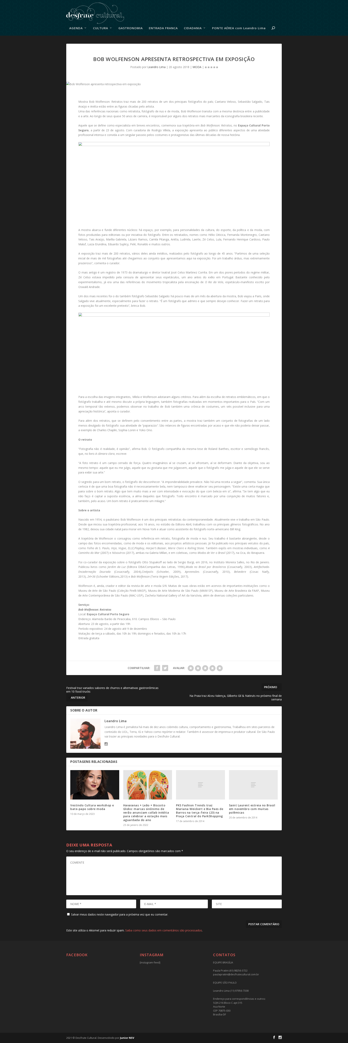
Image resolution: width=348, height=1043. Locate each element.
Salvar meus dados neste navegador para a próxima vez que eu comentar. (119, 914)
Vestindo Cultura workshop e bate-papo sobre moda (92, 807)
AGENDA (76, 28)
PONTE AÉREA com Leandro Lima (239, 28)
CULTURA (100, 28)
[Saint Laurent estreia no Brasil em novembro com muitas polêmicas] (253, 784)
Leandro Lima (156, 67)
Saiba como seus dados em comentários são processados (163, 930)
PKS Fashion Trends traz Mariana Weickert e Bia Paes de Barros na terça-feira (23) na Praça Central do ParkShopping (199, 810)
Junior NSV (127, 1038)
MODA (197, 67)
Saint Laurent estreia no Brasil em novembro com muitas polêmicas (252, 808)
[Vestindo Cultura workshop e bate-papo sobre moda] (94, 785)
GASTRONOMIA (130, 28)
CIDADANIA (193, 28)
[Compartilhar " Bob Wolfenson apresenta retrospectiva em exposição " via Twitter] (165, 668)
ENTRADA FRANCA (163, 28)
